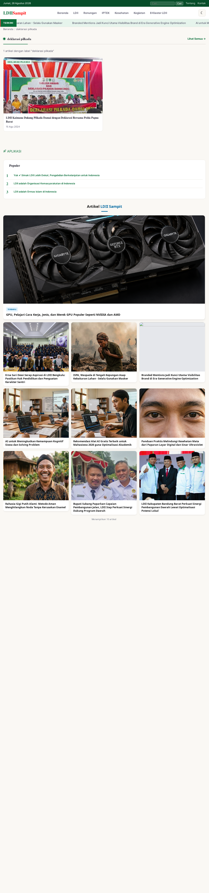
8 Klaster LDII (158, 13)
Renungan (90, 13)
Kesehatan (122, 13)
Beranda (62, 13)
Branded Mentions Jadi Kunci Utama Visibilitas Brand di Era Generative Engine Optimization (88, 23)
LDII (14, 13)
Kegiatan (139, 13)
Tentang (190, 3)
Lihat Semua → (197, 38)
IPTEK (106, 13)
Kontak (202, 3)
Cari (179, 3)
